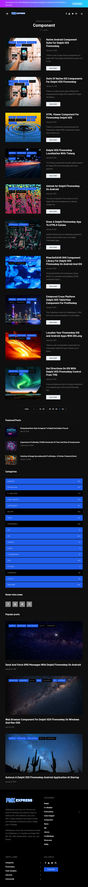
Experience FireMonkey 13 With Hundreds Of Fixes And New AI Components (50, 442)
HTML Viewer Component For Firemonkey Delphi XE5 (62, 116)
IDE (44, 530)
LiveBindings (44, 554)
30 (56, 409)
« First (26, 409)
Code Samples (11, 871)
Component (32, 42)
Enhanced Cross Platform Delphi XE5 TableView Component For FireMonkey (61, 299)
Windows (12, 122)
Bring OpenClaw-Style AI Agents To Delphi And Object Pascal (44, 428)
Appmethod (21, 42)
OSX (33, 120)
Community (9, 879)
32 (63, 409)
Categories (9, 863)
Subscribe (51, 869)
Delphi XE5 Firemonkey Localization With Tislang (60, 151)
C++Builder (44, 493)
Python (44, 566)
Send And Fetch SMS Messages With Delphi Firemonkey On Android (43, 664)
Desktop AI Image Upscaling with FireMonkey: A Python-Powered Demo (48, 456)
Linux (44, 548)
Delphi (11, 45)
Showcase (44, 573)
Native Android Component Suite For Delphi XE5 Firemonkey (61, 42)
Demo (18, 45)
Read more (53, 68)
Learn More (77, 4)
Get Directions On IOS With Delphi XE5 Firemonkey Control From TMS (63, 371)
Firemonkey (26, 45)
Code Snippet (44, 499)
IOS (27, 84)
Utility (12, 158)
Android (12, 42)
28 (50, 409)
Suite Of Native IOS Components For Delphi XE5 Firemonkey (64, 80)
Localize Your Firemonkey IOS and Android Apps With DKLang (64, 334)
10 (40, 409)
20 (43, 409)
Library (44, 542)
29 (53, 409)
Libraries (8, 875)
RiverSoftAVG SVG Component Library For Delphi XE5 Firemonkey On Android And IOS (64, 260)
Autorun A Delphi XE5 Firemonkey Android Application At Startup (42, 777)
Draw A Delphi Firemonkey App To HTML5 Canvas (63, 223)
